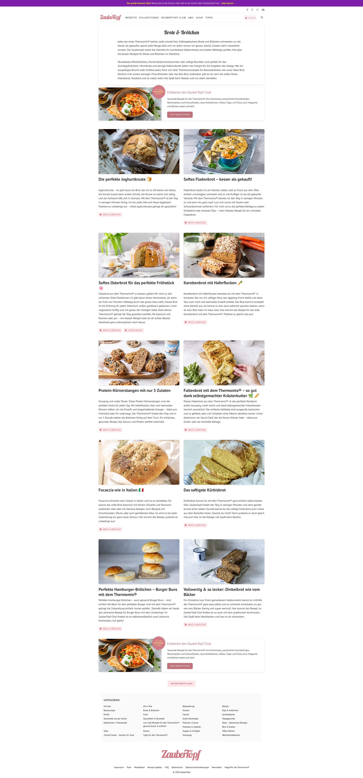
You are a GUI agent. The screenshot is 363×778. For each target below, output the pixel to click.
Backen (225, 706)
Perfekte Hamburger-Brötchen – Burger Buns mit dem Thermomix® (138, 592)
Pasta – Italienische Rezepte (234, 722)
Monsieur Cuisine (190, 722)
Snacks (146, 731)
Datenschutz (177, 767)
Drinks (106, 714)
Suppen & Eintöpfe (191, 731)
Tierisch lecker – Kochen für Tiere (119, 735)
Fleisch (186, 714)
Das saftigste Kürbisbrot (205, 490)
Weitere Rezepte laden (181, 683)
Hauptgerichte (228, 718)
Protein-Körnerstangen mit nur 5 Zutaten (135, 390)
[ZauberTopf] (111, 17)
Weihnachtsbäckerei (231, 735)
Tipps (209, 17)
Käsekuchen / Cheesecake (115, 722)
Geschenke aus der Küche (115, 718)
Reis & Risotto (228, 726)
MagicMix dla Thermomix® (237, 767)
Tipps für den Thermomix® (155, 735)
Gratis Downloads (190, 718)
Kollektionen (149, 17)
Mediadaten (139, 767)
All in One (147, 706)
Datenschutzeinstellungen (197, 767)
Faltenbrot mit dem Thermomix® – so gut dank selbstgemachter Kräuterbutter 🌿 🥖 (221, 393)
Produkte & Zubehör (192, 726)
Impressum (119, 767)
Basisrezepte (109, 710)
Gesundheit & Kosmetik (153, 718)
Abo (191, 17)
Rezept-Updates (155, 767)
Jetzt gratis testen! (180, 114)
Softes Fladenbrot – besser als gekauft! (218, 179)
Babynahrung (188, 706)
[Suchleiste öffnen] (261, 17)
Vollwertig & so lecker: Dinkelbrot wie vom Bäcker (222, 592)
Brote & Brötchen (112, 214)
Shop (199, 17)
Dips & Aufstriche (230, 710)
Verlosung (187, 735)
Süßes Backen (135, 330)
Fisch (145, 714)
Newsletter (217, 767)
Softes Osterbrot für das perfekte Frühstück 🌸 (136, 285)
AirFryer (107, 706)
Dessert (186, 710)
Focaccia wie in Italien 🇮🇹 (121, 490)
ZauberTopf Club (173, 17)
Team (129, 767)
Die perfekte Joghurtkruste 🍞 (125, 179)
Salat (106, 731)
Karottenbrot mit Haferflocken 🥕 (213, 282)
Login (251, 17)
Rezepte (131, 17)
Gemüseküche (228, 714)
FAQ (167, 767)
